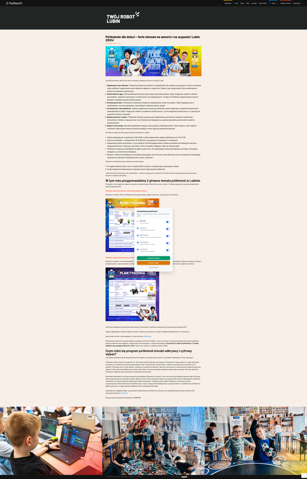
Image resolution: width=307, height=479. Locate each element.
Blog (247, 3)
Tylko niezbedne (153, 267)
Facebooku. (124, 393)
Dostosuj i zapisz (153, 263)
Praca (242, 3)
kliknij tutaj (147, 336)
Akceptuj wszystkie (153, 258)
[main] (153, 206)
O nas (236, 3)
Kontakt (254, 3)
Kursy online (263, 3)
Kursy (273, 3)
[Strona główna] (14, 3)
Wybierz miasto (285, 3)
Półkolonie (228, 3)
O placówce (296, 3)
